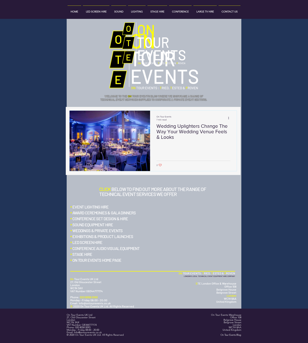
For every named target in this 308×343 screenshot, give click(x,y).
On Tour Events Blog (230, 334)
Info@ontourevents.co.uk (88, 332)
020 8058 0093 (82, 327)
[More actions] (230, 118)
